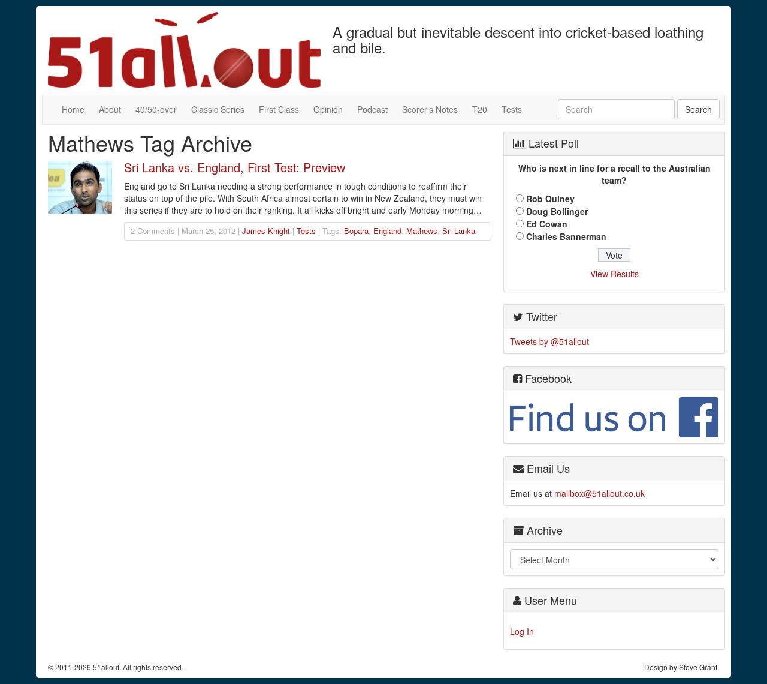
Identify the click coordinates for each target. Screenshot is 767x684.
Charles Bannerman (566, 236)
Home (73, 109)
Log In (522, 631)
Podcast (372, 109)
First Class (279, 109)
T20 (479, 109)
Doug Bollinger (557, 211)
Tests (512, 109)
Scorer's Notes (430, 109)
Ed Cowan (546, 224)
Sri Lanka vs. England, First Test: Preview (234, 167)
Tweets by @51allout (549, 341)
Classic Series (217, 109)
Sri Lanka (458, 230)
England (387, 230)
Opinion (328, 109)
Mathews (421, 230)
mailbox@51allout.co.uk (599, 493)
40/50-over (156, 109)
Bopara (356, 230)
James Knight (266, 230)
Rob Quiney (550, 199)
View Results (614, 274)
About (110, 109)
